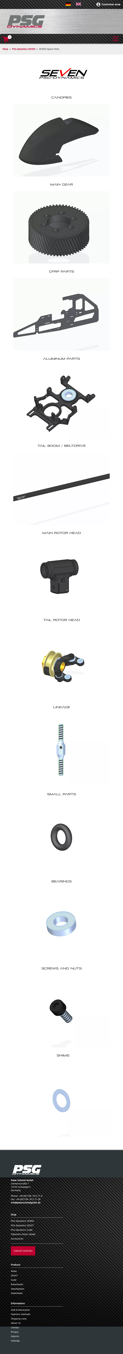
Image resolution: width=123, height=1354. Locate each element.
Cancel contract (23, 1251)
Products (15, 1264)
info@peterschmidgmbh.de (26, 1202)
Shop (5, 49)
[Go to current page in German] (68, 4)
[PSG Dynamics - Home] (26, 21)
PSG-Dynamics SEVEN (23, 49)
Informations (18, 1303)
